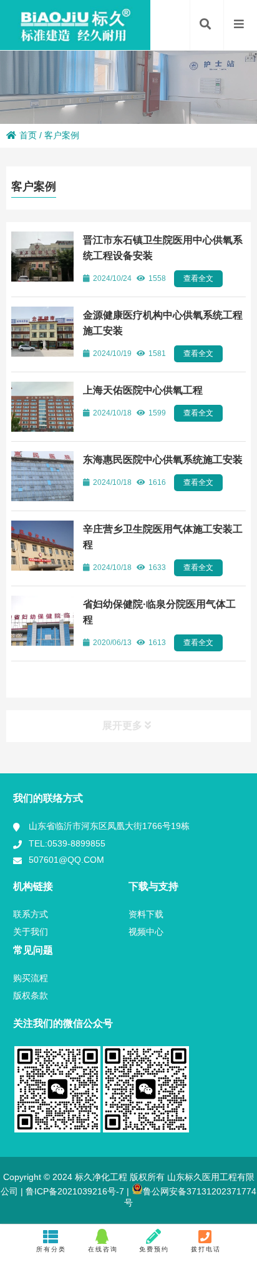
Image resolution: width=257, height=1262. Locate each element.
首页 (28, 135)
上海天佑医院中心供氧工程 (143, 390)
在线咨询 (103, 1249)
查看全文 (198, 278)
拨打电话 (206, 1249)
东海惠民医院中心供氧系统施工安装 (163, 459)
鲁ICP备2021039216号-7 (73, 1191)
